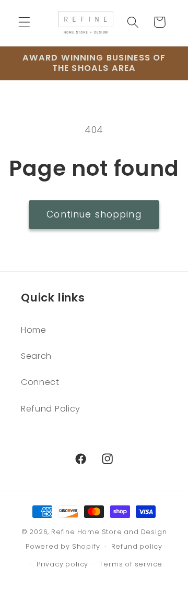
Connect (40, 382)
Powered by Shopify (63, 546)
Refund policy (136, 546)
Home (33, 330)
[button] (24, 22)
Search (36, 356)
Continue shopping (94, 214)
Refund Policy (50, 409)
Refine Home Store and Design (109, 531)
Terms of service (130, 564)
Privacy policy (62, 564)
